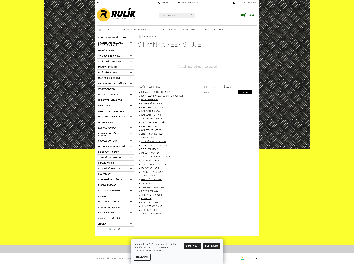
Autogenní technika (109, 56)
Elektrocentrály (107, 122)
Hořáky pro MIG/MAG (109, 207)
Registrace (252, 3)
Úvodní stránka (100, 29)
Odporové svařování (109, 218)
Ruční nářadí (105, 106)
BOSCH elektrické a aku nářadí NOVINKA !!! (110, 44)
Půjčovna (112, 30)
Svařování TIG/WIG (107, 67)
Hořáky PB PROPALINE (109, 191)
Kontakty (218, 30)
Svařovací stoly (106, 89)
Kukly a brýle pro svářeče (112, 83)
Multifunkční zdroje (109, 78)
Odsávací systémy (107, 141)
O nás (204, 30)
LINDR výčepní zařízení (110, 100)
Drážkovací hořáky (108, 152)
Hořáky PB (103, 196)
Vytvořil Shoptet (250, 258)
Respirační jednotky (109, 168)
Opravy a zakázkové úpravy (136, 30)
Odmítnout (192, 246)
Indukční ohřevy (107, 50)
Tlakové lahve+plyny (109, 157)
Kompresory (104, 174)
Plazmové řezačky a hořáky (109, 134)
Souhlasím (211, 246)
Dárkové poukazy (107, 128)
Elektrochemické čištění (111, 146)
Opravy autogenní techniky (113, 37)
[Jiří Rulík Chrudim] (116, 15)
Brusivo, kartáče (107, 185)
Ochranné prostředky (110, 179)
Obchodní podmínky (166, 30)
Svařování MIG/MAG (108, 72)
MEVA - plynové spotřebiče (112, 117)
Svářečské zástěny (108, 95)
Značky (102, 224)
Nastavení (142, 257)
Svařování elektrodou (110, 61)
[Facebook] (98, 2)
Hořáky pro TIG (106, 163)
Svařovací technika (108, 202)
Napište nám (189, 30)
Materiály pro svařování (111, 111)
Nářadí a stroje (106, 213)
